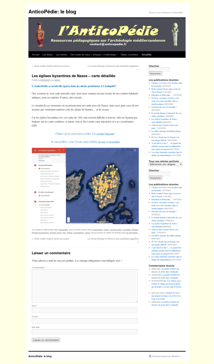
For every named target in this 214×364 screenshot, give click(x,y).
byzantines (98, 229)
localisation (78, 232)
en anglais (114, 141)
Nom (34, 305)
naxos (87, 232)
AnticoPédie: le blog (52, 11)
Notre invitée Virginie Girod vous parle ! (51, 65)
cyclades (127, 229)
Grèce (69, 232)
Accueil (35, 54)
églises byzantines (40, 232)
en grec (102, 141)
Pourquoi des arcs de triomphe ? (164, 107)
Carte (106, 229)
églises (135, 229)
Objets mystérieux (129, 54)
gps (64, 232)
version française (105, 133)
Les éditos (48, 54)
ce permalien (132, 232)
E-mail (35, 316)
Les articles (61, 54)
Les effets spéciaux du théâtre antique (166, 131)
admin (57, 79)
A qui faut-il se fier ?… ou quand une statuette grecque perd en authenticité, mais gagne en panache (166, 146)
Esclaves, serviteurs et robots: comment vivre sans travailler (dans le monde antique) (165, 101)
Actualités (146, 54)
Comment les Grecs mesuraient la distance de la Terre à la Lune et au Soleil (166, 295)
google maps (56, 232)
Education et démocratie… (161, 95)
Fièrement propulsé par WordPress (166, 356)
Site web (36, 327)
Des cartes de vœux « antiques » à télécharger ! (94, 54)
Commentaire (38, 267)
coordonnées (116, 229)
